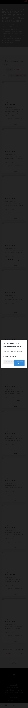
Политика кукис (17, 354)
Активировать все (19, 362)
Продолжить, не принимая (9, 356)
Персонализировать (9, 362)
